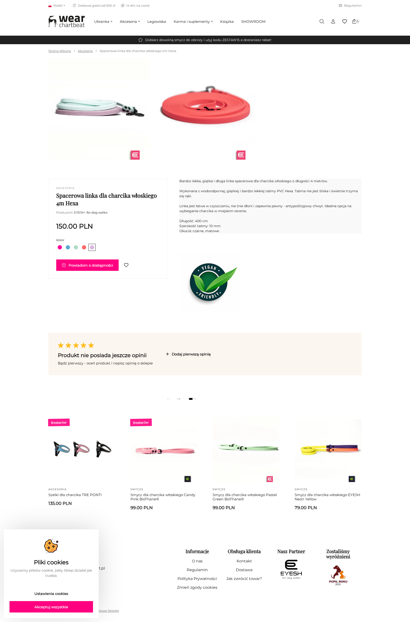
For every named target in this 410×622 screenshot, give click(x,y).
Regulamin (353, 5)
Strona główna (59, 51)
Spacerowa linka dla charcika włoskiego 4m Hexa (138, 51)
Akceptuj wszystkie (51, 607)
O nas (197, 561)
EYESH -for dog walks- (91, 212)
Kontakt (244, 561)
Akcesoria (85, 51)
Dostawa (244, 570)
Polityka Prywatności (197, 578)
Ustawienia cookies (51, 593)
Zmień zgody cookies (197, 587)
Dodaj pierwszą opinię (191, 354)
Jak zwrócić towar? (244, 578)
